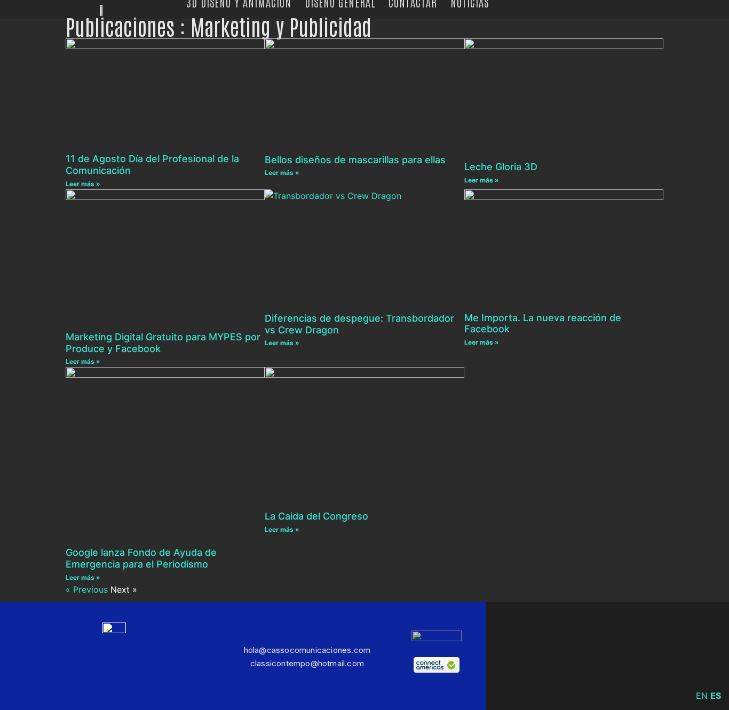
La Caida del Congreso (316, 516)
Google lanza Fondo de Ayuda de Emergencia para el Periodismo (141, 558)
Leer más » (83, 184)
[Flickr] (655, 656)
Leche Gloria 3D (500, 166)
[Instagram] (559, 656)
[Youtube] (687, 656)
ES (715, 695)
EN (702, 695)
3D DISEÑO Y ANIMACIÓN (238, 1)
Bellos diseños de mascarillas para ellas (355, 159)
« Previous (87, 589)
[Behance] (623, 656)
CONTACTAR (413, 1)
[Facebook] (527, 656)
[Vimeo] (591, 656)
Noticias (469, 1)
